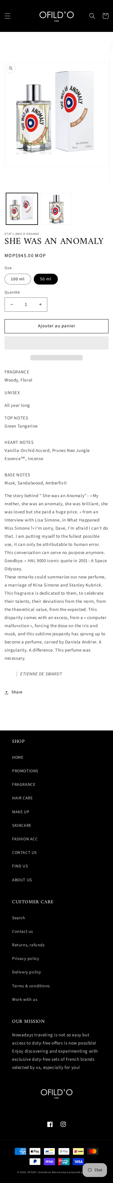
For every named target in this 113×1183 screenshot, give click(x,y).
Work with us (24, 1000)
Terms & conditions (31, 986)
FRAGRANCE (23, 785)
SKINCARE (21, 826)
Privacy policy (25, 959)
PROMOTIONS (25, 771)
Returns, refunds (28, 945)
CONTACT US (24, 853)
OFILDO (32, 1172)
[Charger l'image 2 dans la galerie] (56, 209)
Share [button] (17, 692)
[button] (7, 16)
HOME (17, 758)
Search (18, 918)
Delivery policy (26, 972)
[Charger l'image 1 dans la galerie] (22, 209)
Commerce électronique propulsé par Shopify (67, 1172)
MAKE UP (20, 812)
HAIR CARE (22, 798)
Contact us (22, 932)
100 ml (18, 279)
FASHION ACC (25, 839)
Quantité (12, 292)
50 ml (46, 279)
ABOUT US (22, 880)
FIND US (20, 866)
